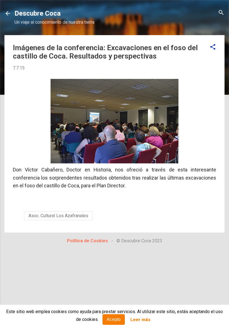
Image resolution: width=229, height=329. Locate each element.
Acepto (114, 319)
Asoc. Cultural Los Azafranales (58, 215)
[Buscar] (221, 13)
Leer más (140, 319)
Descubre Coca (38, 13)
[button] (212, 47)
